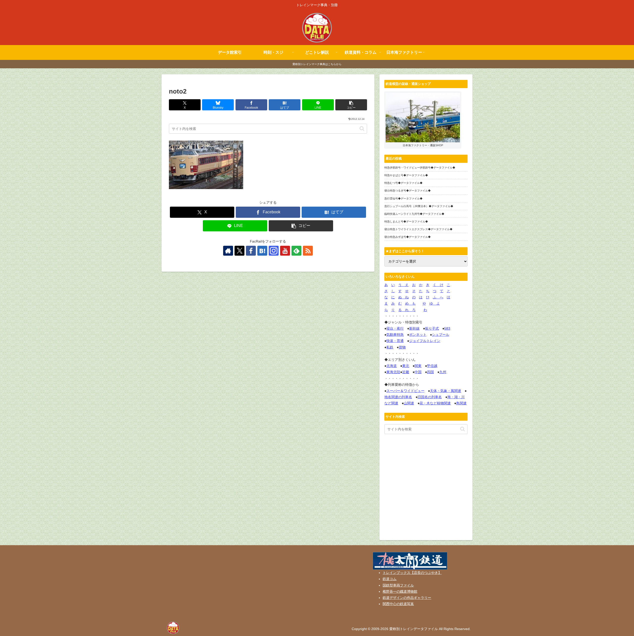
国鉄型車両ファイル (398, 585)
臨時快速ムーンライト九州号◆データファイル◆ (414, 213)
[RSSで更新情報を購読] (308, 251)
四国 (430, 372)
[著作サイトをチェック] (228, 251)
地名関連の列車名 (398, 397)
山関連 (409, 403)
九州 (442, 372)
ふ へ (438, 297)
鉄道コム (389, 579)
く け (438, 285)
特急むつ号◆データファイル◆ (403, 182)
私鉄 (389, 347)
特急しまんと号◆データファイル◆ (406, 221)
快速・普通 (395, 341)
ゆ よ (434, 303)
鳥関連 (461, 403)
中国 (418, 372)
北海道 (391, 366)
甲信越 (432, 366)
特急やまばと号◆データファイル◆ (406, 175)
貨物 (402, 347)
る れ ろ (407, 310)
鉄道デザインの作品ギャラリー (407, 598)
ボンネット (417, 335)
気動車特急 (395, 335)
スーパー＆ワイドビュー (405, 391)
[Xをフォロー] (239, 251)
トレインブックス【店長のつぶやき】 (412, 573)
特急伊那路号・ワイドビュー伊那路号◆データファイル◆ (419, 167)
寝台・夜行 (395, 328)
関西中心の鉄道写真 (398, 604)
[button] (351, 104)
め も (410, 303)
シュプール (440, 335)
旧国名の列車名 (430, 397)
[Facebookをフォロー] (251, 251)
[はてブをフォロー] (262, 251)
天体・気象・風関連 (445, 391)
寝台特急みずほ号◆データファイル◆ (407, 236)
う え (403, 285)
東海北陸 (393, 372)
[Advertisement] (426, 488)
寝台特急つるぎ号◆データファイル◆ (407, 190)
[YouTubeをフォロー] (285, 251)
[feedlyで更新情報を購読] (296, 251)
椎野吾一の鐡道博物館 (400, 591)
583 (447, 328)
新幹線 (414, 328)
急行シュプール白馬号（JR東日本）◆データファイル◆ (418, 206)
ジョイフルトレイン (424, 341)
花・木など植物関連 (435, 403)
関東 (418, 366)
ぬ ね (403, 297)
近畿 (405, 372)
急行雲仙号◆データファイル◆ (403, 198)
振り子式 (432, 328)
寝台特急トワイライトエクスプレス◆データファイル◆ (418, 229)
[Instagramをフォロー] (274, 251)
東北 (405, 366)
